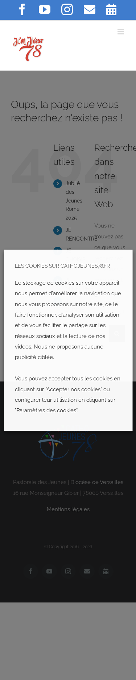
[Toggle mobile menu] (121, 32)
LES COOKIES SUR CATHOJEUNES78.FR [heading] (62, 266)
